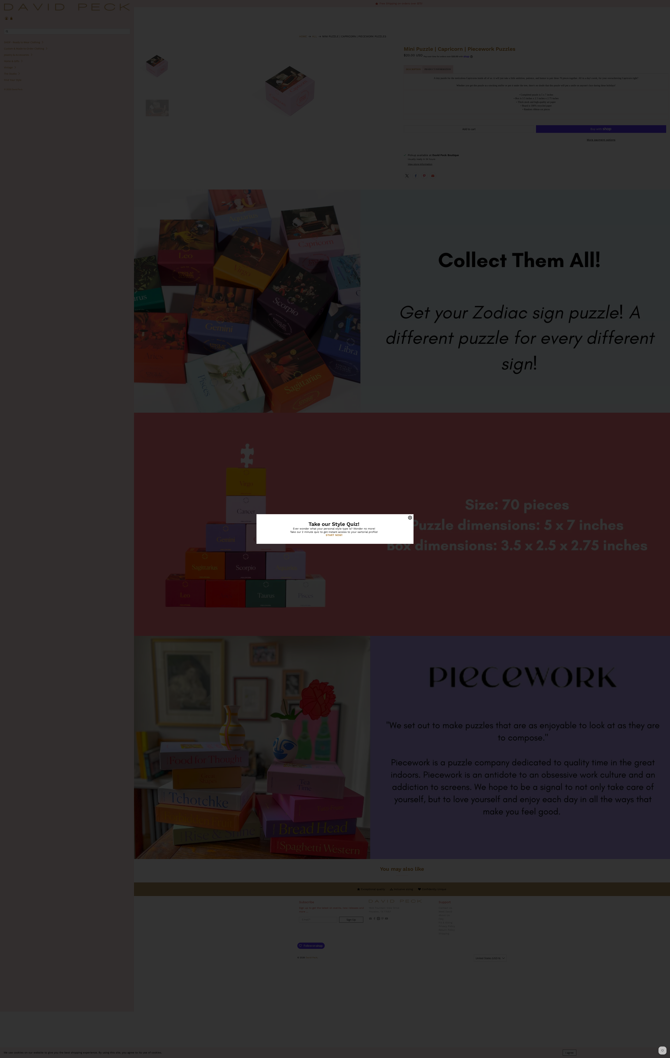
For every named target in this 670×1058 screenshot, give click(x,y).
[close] (410, 517)
